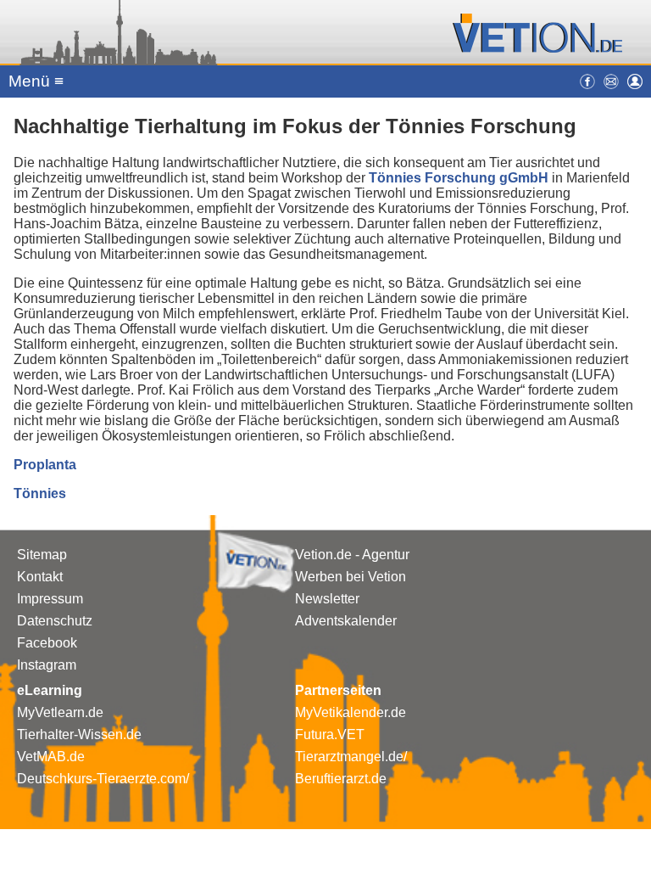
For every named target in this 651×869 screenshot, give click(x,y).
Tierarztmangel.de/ (351, 756)
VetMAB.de (51, 756)
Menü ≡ (36, 81)
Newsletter (327, 598)
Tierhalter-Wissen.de (79, 734)
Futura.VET (329, 734)
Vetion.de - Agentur (352, 554)
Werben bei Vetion (350, 576)
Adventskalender (346, 621)
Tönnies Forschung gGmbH (458, 178)
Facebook (47, 643)
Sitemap (42, 554)
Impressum (50, 598)
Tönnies (40, 493)
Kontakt (40, 576)
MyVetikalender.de (350, 712)
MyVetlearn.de (60, 712)
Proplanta (45, 464)
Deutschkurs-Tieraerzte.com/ (103, 778)
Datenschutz (54, 621)
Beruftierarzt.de (341, 778)
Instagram (46, 665)
